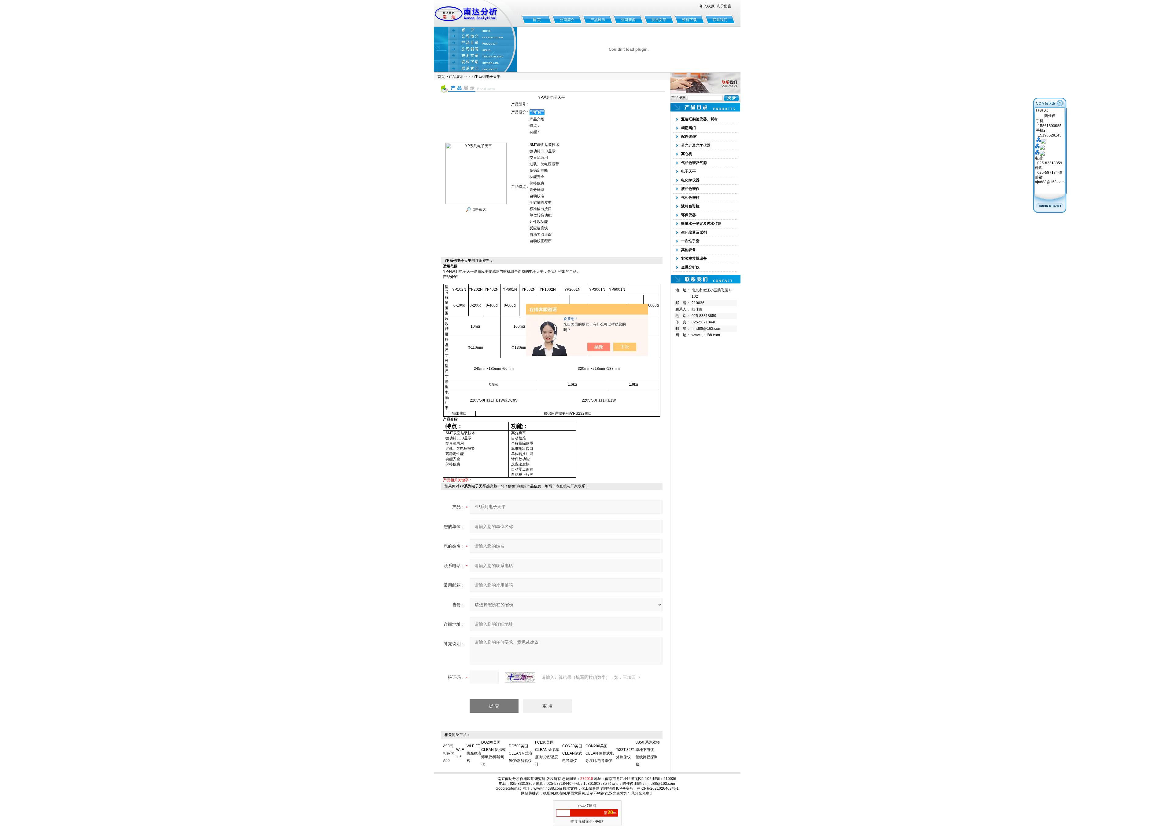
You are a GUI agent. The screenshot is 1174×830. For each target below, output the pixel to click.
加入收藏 (707, 6)
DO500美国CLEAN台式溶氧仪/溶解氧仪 (520, 753)
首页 (441, 77)
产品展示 (597, 20)
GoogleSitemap (509, 788)
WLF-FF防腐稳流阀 (474, 753)
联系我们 (720, 20)
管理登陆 (607, 788)
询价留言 (724, 6)
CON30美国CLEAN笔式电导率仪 (572, 753)
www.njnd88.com (706, 335)
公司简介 (567, 20)
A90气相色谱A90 (448, 753)
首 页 (537, 20)
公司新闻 (628, 20)
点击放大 (478, 209)
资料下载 (689, 20)
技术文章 (659, 20)
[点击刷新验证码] (520, 677)
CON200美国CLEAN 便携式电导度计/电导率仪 (599, 753)
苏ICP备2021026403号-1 (658, 788)
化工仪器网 (590, 788)
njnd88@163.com (706, 328)
